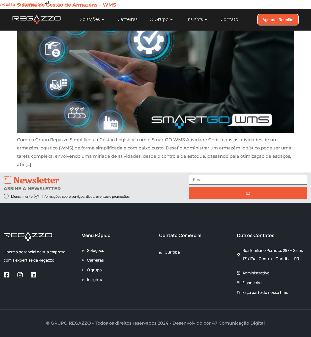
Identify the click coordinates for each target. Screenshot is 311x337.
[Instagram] (20, 275)
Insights (194, 19)
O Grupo (159, 19)
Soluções (90, 19)
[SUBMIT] (248, 193)
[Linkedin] (33, 275)
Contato (229, 19)
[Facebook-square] (7, 275)
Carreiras (127, 19)
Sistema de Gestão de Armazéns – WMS (66, 5)
